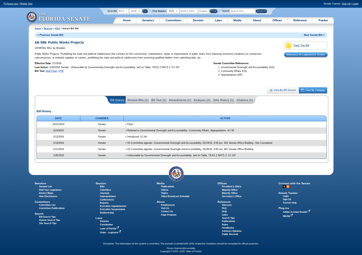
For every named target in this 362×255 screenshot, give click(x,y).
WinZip (287, 216)
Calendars (105, 190)
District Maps (46, 193)
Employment (168, 205)
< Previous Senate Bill (50, 35)
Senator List (45, 186)
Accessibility (189, 248)
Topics (164, 193)
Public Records (230, 234)
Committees (173, 20)
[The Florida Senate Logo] (58, 16)
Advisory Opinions (232, 231)
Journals (104, 193)
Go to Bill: (112, 11)
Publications (167, 186)
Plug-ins (283, 208)
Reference (300, 20)
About (257, 20)
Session (198, 20)
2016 (57, 28)
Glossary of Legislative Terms (306, 54)
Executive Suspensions (112, 209)
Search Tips (228, 218)
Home (127, 20)
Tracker (323, 20)
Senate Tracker (288, 192)
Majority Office (230, 190)
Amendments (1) (180, 99)
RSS (287, 186)
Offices (277, 20)
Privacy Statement (175, 248)
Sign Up (346, 3)
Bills (102, 186)
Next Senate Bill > (314, 35)
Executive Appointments (113, 206)
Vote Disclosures (48, 196)
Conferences (107, 200)
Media (237, 20)
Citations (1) (245, 99)
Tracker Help (290, 203)
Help (224, 211)
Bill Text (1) (158, 99)
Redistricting (107, 213)
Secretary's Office (232, 196)
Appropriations (108, 196)
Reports (104, 203)
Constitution (106, 225)
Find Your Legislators (50, 190)
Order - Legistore (109, 232)
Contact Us (167, 211)
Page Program (168, 215)
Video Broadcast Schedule (175, 196)
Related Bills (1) (138, 99)
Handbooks (228, 228)
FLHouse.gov (11, 3)
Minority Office (230, 193)
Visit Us (165, 208)
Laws (218, 20)
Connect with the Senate (294, 183)
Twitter (284, 186)
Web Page (51, 71)
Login (355, 3)
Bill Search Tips (47, 217)
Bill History (117, 99)
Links (225, 215)
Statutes (104, 221)
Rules (225, 225)
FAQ (224, 208)
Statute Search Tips (49, 220)
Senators (148, 20)
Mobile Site (26, 3)
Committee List (47, 205)
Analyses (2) (202, 99)
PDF (61, 71)
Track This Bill (301, 45)
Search (225, 11)
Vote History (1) (223, 99)
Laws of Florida (108, 228)
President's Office (231, 186)
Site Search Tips (48, 223)
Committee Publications (52, 208)
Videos (164, 190)
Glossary (227, 205)
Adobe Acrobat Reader (295, 212)
